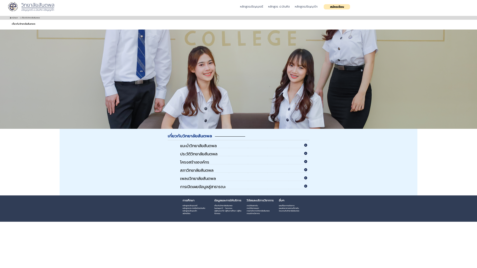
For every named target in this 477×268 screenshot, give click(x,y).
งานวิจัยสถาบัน (252, 205)
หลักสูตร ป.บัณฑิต (279, 6)
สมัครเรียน (337, 7)
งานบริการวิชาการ (253, 213)
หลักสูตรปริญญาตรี (251, 6)
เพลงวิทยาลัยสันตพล (198, 178)
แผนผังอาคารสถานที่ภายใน (289, 208)
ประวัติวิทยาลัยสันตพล (199, 154)
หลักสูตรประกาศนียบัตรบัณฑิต (194, 208)
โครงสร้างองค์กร (194, 162)
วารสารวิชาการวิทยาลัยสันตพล (258, 211)
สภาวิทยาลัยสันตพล (197, 170)
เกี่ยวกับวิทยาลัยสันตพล (223, 205)
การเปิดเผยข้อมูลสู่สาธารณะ (203, 186)
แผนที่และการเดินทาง (287, 205)
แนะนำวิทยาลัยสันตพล (198, 146)
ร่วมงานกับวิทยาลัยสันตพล (289, 211)
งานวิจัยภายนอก (253, 208)
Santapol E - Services (223, 208)
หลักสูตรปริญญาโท (306, 6)
